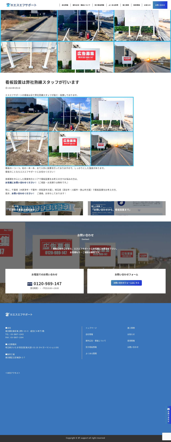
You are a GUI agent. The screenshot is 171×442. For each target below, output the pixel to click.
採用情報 (131, 340)
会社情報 (89, 334)
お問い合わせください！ (23, 193)
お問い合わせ (133, 347)
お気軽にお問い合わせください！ (21, 182)
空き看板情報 (91, 347)
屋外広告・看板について (96, 340)
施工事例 (131, 328)
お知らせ (131, 334)
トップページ (91, 328)
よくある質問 (91, 353)
